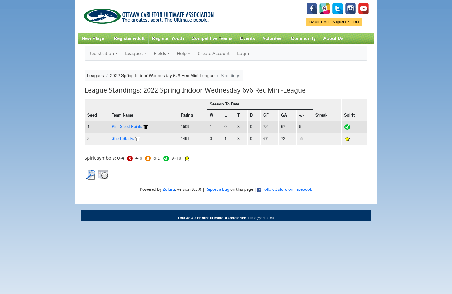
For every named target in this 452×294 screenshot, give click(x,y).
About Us (333, 38)
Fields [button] (160, 53)
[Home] (149, 14)
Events (247, 38)
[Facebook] (311, 7)
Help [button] (182, 53)
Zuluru (169, 189)
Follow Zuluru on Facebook (287, 189)
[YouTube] (363, 7)
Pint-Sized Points (127, 126)
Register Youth (168, 38)
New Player (94, 38)
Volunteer (273, 38)
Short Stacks (123, 138)
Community (303, 38)
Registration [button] (101, 53)
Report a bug (217, 189)
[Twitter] (337, 7)
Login (243, 53)
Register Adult (129, 38)
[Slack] (324, 7)
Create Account (214, 53)
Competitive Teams (212, 38)
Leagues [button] (134, 53)
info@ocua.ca (262, 217)
